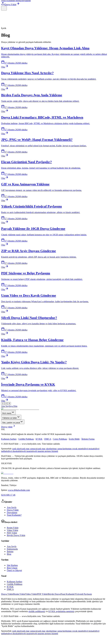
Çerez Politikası (60, 439)
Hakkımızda (12, 549)
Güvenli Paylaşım (84, 594)
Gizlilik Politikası (26, 439)
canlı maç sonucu (29, 448)
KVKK (39, 439)
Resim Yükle (12, 527)
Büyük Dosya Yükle (16, 535)
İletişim (10, 551)
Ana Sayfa (11, 507)
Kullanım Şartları (8, 439)
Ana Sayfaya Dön (9, 406)
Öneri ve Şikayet (14, 570)
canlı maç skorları (45, 448)
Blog (9, 554)
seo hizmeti (53, 451)
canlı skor (16, 448)
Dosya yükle (6, 427)
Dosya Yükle (10, 4)
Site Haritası (12, 565)
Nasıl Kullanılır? (14, 515)
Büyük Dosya (54, 594)
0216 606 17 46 (8, 495)
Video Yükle (12, 530)
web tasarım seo (40, 451)
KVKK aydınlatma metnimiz (61, 611)
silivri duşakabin (14, 451)
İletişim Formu (88, 439)
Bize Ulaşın (12, 568)
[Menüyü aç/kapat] (4, 8)
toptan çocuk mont (74, 448)
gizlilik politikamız (37, 611)
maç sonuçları (59, 448)
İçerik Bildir (74, 439)
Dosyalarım (12, 512)
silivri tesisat (88, 448)
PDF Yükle (12, 533)
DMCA (47, 439)
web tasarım (27, 451)
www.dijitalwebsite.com (19, 490)
